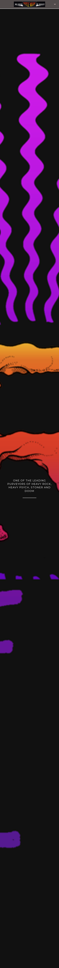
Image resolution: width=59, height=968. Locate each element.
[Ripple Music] (29, 4)
